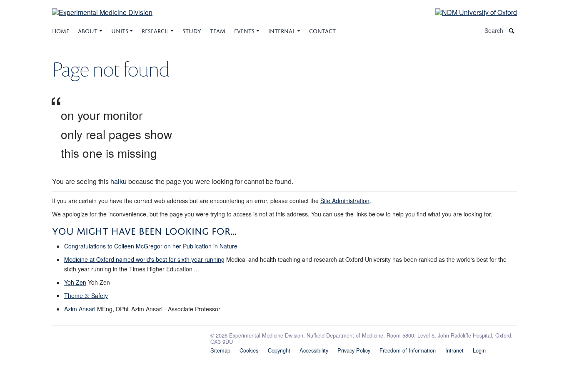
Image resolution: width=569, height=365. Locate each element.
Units (119, 30)
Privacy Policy (353, 350)
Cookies (249, 350)
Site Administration (344, 200)
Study (191, 30)
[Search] (512, 30)
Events (244, 30)
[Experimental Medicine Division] (102, 7)
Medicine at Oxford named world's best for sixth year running (144, 259)
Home (60, 30)
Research (155, 30)
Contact (322, 30)
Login (479, 350)
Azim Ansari (79, 309)
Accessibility (313, 350)
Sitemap (220, 350)
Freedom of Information (407, 350)
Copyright (279, 350)
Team (217, 30)
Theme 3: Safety (86, 295)
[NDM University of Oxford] (470, 12)
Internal (281, 30)
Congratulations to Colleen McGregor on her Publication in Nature (150, 246)
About (87, 30)
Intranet (454, 350)
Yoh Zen (75, 282)
